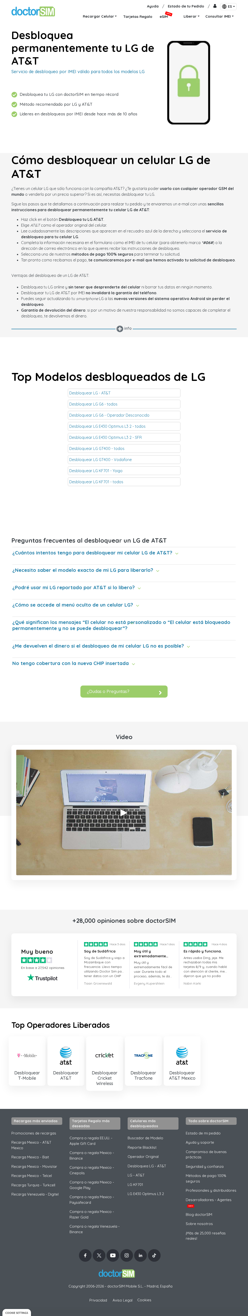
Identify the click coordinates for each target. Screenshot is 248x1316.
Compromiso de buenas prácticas (206, 1154)
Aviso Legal (122, 1300)
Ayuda (153, 6)
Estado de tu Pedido (186, 6)
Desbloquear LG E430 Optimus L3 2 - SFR (105, 437)
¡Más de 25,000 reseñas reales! (206, 1236)
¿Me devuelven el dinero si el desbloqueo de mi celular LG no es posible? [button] (98, 646)
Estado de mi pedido (203, 1133)
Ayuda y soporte (200, 1142)
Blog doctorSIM (199, 1214)
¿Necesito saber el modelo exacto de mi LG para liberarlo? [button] (82, 570)
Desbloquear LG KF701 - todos (96, 481)
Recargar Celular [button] (98, 16)
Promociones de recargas (33, 1133)
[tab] (124, 551)
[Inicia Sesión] (215, 6)
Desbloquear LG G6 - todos (93, 404)
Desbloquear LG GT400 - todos (96, 448)
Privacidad (98, 1300)
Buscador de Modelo (145, 1138)
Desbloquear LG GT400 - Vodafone (100, 459)
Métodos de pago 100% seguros (206, 1178)
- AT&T (136, 1175)
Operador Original (143, 1156)
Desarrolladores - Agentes (209, 1202)
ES (230, 6)
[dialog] (16, 1312)
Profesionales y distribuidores (211, 1190)
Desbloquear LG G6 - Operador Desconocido (109, 415)
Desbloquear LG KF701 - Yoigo (96, 470)
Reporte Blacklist (142, 1147)
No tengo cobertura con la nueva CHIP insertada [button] (70, 663)
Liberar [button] (190, 16)
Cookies (144, 1300)
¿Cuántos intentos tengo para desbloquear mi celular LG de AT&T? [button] (92, 553)
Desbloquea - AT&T (147, 1166)
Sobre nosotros (199, 1223)
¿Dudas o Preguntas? (108, 691)
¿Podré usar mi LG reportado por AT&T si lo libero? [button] (73, 587)
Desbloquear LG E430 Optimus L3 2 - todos (107, 426)
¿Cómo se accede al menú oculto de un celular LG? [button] (72, 605)
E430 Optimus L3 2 (146, 1193)
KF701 (135, 1184)
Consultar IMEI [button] (218, 16)
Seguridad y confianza (205, 1166)
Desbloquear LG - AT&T (89, 393)
